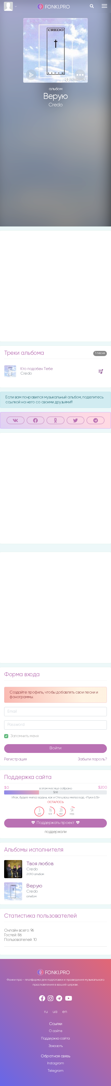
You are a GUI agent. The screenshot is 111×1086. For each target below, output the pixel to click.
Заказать (56, 1046)
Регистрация (15, 759)
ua (55, 1012)
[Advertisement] (55, 171)
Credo (56, 104)
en (64, 1012)
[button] (80, 74)
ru (45, 1012)
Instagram (55, 1063)
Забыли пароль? (92, 759)
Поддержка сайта (55, 1038)
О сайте (55, 1031)
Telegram (55, 1071)
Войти (55, 748)
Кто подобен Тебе (36, 369)
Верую (34, 886)
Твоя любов (39, 864)
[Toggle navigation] (104, 6)
